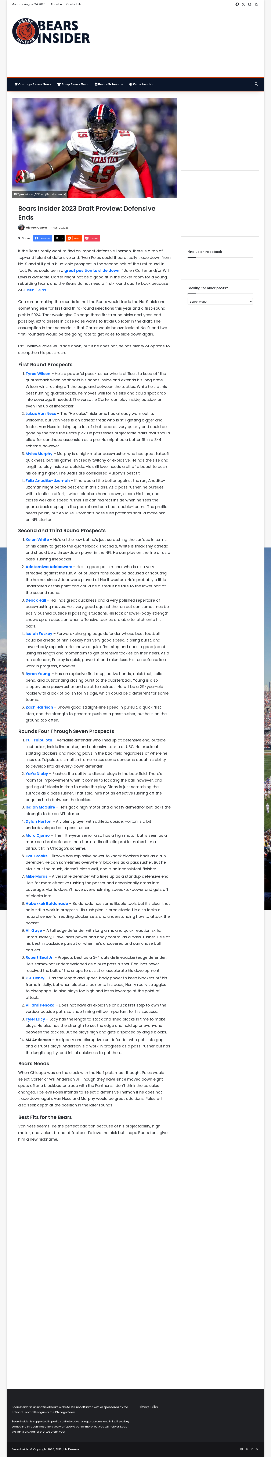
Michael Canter (36, 227)
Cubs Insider (142, 84)
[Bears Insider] (51, 33)
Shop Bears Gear (75, 84)
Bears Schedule (110, 84)
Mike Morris (36, 876)
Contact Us (73, 4)
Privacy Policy (148, 1407)
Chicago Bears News (34, 84)
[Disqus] (94, 1214)
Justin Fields (34, 290)
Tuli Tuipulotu (39, 740)
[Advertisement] (177, 43)
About (55, 4)
